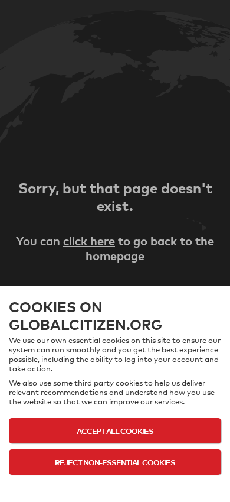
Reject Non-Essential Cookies (115, 462)
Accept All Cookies (115, 431)
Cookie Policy (115, 485)
